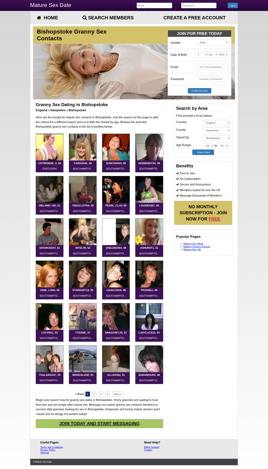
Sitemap (44, 452)
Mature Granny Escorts (196, 246)
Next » (117, 394)
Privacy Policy (48, 450)
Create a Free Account (194, 17)
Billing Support (151, 447)
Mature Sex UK (192, 249)
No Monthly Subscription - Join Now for (203, 212)
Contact (148, 450)
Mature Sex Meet (193, 243)
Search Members (110, 17)
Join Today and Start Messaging (99, 423)
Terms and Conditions (51, 447)
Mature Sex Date (50, 5)
